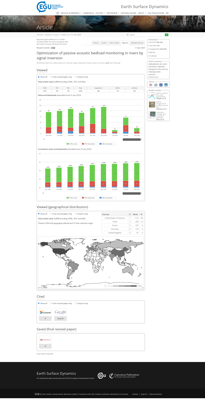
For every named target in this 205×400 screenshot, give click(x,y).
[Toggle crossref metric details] (45, 312)
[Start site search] (166, 34)
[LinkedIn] (166, 85)
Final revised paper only (62, 77)
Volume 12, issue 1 (52, 35)
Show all (43, 77)
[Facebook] (161, 85)
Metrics (125, 43)
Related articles (137, 43)
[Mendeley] (150, 85)
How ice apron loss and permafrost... (162, 95)
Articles (40, 35)
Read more (154, 77)
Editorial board (128, 13)
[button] (127, 35)
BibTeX (152, 52)
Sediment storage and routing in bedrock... (161, 115)
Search (60, 318)
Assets (104, 43)
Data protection (156, 394)
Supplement (154, 49)
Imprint (144, 394)
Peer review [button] (112, 13)
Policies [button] (99, 13)
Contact (135, 394)
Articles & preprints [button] (70, 13)
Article (95, 43)
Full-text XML (155, 45)
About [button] (141, 13)
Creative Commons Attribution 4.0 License (111, 394)
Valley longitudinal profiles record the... (162, 104)
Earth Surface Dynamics (144, 6)
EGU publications (156, 13)
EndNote (153, 56)
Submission (88, 13)
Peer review (114, 43)
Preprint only (82, 77)
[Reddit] (155, 85)
